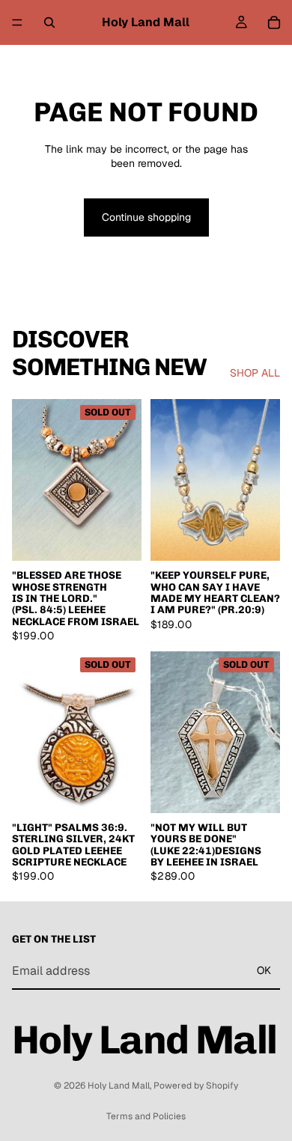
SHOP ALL (255, 373)
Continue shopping (146, 217)
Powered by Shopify (195, 1086)
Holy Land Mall (119, 1086)
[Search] (49, 22)
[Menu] (17, 22)
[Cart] (274, 22)
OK (264, 971)
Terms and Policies (146, 1116)
